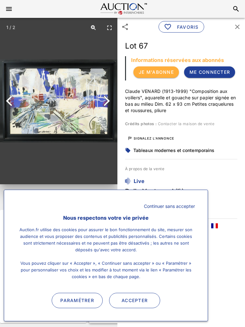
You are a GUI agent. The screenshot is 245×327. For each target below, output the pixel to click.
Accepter (135, 300)
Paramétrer (77, 300)
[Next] (105, 101)
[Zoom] (93, 27)
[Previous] (12, 101)
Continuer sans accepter (169, 206)
